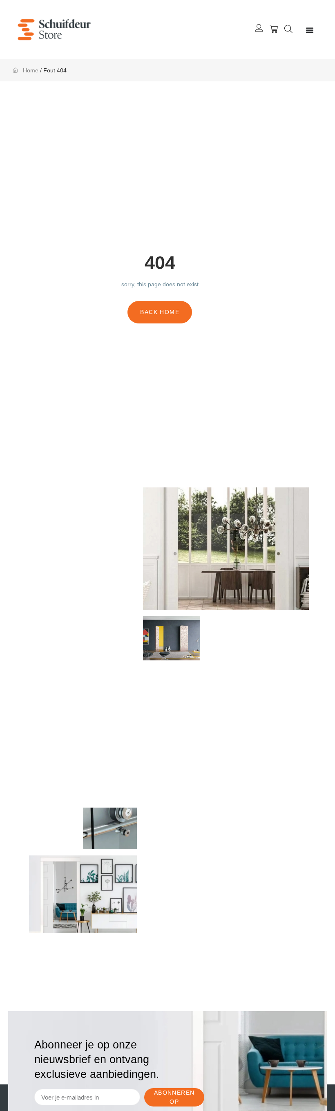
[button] (288, 30)
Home (30, 70)
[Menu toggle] (310, 30)
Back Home (159, 312)
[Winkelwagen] (274, 29)
